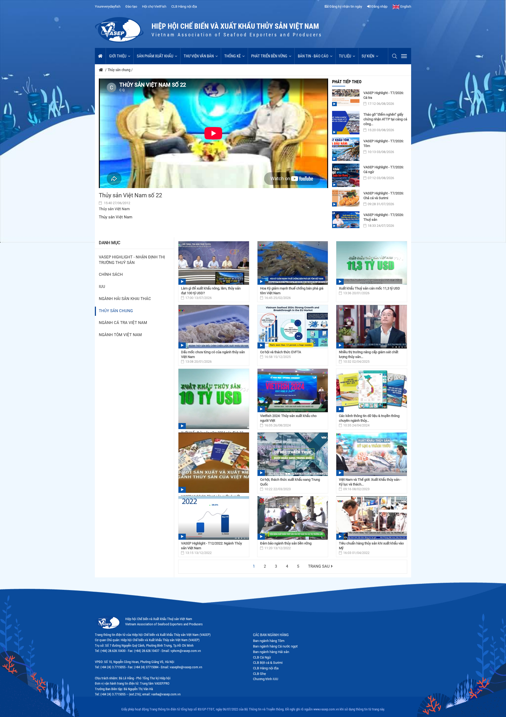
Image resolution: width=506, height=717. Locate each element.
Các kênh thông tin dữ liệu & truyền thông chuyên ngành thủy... (369, 418)
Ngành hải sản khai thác (125, 299)
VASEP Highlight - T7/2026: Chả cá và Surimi (383, 195)
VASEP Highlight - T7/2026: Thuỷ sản (383, 217)
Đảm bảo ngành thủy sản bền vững (286, 543)
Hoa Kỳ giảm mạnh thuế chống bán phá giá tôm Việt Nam (291, 290)
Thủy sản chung (116, 311)
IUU (102, 286)
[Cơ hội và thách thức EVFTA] (292, 326)
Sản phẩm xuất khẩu (155, 56)
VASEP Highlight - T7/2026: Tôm (383, 143)
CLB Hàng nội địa (184, 6)
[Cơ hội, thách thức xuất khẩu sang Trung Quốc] (292, 454)
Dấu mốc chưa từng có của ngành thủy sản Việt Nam (213, 354)
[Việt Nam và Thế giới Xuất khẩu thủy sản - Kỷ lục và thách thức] (371, 454)
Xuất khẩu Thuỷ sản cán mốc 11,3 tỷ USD (369, 288)
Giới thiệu (117, 56)
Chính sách (111, 274)
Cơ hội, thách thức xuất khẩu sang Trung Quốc (290, 482)
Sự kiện (368, 56)
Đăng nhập (379, 6)
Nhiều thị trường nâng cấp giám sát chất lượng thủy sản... (368, 354)
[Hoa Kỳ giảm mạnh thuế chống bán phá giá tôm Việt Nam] (292, 263)
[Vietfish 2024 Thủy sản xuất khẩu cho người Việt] (292, 390)
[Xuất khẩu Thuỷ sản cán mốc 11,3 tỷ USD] (371, 263)
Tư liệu (345, 56)
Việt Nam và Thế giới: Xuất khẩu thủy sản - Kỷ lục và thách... (370, 482)
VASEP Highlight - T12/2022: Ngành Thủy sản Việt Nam (211, 545)
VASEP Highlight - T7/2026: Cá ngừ (383, 169)
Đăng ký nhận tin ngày (345, 6)
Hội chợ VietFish (154, 6)
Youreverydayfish (107, 6)
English (405, 6)
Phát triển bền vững (269, 56)
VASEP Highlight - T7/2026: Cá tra (383, 95)
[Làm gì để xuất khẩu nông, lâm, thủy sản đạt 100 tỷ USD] (213, 263)
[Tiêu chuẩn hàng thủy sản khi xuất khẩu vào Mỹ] (371, 518)
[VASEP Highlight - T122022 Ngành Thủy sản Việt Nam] (213, 518)
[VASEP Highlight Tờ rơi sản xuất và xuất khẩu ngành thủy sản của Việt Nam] (213, 463)
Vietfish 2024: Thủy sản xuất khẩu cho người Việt (288, 418)
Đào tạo (131, 6)
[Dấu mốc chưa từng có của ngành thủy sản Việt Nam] (213, 326)
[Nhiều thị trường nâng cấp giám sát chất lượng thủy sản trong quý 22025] (371, 326)
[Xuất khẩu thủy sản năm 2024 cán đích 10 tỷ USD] (213, 399)
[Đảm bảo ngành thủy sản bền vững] (292, 518)
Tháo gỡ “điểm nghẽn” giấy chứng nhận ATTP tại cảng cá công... (385, 119)
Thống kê (232, 56)
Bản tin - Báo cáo (313, 56)
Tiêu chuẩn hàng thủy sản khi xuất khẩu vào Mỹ (371, 545)
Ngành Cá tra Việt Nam (123, 323)
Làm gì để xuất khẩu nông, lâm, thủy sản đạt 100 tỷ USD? (211, 290)
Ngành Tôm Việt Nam (120, 335)
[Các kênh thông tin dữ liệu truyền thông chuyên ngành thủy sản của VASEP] (371, 390)
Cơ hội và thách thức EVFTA (280, 352)
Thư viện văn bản (199, 56)
